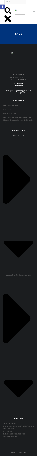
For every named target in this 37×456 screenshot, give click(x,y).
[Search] (4, 6)
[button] (2, 7)
